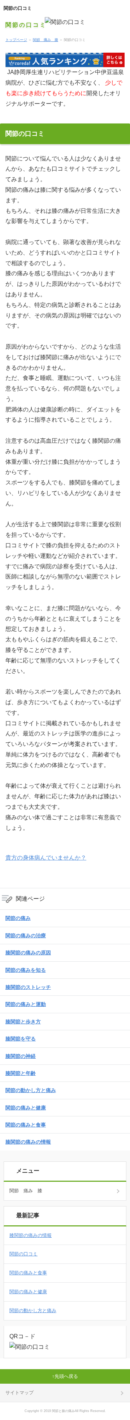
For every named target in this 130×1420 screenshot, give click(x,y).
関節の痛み (18, 918)
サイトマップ (19, 1392)
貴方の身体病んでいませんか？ (45, 858)
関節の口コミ (18, 8)
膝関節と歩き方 (23, 1022)
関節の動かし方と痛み (30, 1090)
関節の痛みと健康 (25, 1108)
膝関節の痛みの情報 (28, 1142)
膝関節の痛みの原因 (28, 953)
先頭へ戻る (66, 1376)
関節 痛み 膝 (45, 40)
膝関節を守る (20, 1039)
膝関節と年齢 (20, 1073)
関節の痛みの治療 (25, 935)
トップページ (16, 40)
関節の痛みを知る (25, 970)
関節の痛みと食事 (25, 1125)
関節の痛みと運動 (25, 1004)
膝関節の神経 (20, 1056)
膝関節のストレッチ (28, 987)
